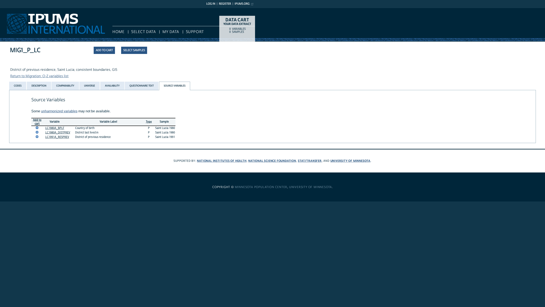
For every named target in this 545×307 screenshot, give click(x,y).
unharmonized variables (59, 111)
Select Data (143, 31)
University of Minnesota (350, 161)
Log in (210, 4)
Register (225, 4)
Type (149, 122)
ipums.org (242, 4)
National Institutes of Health (221, 161)
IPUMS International (15, 10)
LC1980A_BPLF (54, 128)
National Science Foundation (272, 161)
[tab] (17, 86)
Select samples (134, 50)
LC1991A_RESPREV (57, 137)
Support (195, 31)
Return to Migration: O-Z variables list (39, 76)
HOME (118, 31)
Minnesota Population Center (261, 187)
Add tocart (37, 122)
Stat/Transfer (309, 161)
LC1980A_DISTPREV (57, 133)
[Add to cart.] (37, 127)
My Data (170, 31)
